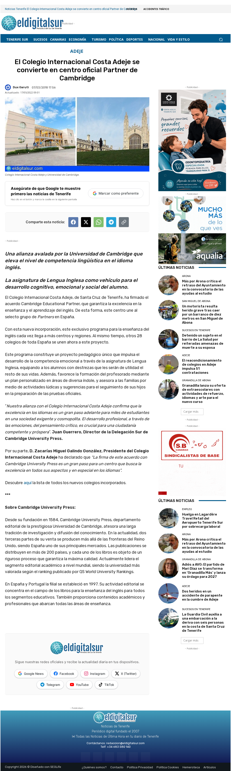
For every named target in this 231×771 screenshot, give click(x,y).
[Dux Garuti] (8, 87)
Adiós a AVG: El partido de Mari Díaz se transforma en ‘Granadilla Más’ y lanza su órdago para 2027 (204, 570)
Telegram (53, 685)
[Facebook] (85, 756)
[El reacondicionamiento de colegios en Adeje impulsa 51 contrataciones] (168, 364)
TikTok (109, 685)
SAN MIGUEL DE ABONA (196, 301)
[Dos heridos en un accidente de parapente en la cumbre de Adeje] (168, 593)
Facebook (67, 674)
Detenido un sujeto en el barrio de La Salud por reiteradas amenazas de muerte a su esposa (202, 341)
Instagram (97, 674)
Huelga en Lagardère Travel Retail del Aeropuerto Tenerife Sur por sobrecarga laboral (202, 520)
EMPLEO (187, 509)
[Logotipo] (32, 23)
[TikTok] (121, 756)
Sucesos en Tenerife (196, 330)
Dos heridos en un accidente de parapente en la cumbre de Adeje (202, 595)
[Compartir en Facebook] (73, 222)
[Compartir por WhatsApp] (99, 222)
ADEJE (76, 51)
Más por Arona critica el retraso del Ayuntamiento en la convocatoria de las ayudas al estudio (204, 287)
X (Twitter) (128, 674)
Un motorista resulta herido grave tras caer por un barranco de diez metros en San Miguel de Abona (202, 314)
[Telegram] (109, 756)
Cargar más (190, 411)
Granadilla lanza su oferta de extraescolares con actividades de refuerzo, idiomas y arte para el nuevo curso (204, 393)
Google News (34, 674)
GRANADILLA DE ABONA (196, 380)
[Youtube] (145, 756)
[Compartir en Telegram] (111, 222)
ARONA (186, 276)
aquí (28, 482)
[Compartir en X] (86, 222)
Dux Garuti (21, 87)
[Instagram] (97, 756)
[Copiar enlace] (124, 222)
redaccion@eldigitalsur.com (125, 743)
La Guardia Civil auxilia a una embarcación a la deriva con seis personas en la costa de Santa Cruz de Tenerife (203, 622)
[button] (220, 39)
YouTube (82, 685)
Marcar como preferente (119, 193)
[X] (133, 756)
